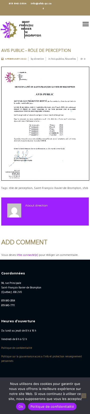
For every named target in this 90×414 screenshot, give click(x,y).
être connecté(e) (27, 255)
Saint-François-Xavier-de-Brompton (57, 188)
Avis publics (57, 59)
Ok (20, 406)
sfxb (85, 188)
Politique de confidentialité (16, 348)
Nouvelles (70, 59)
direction (39, 59)
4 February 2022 (15, 59)
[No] (83, 395)
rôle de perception (20, 188)
